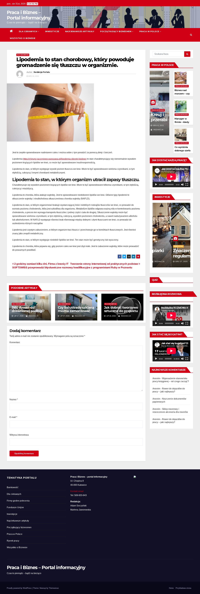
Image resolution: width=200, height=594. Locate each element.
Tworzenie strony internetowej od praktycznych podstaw (104, 263)
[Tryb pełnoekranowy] (186, 184)
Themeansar (54, 588)
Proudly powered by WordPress (19, 588)
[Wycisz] (182, 184)
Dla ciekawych (28, 31)
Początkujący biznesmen (115, 31)
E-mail (13, 417)
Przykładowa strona (183, 588)
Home (171, 588)
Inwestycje (52, 31)
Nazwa (14, 399)
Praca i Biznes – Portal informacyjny (28, 15)
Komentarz (15, 342)
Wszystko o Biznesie (22, 38)
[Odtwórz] (156, 184)
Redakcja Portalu (42, 72)
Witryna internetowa (19, 435)
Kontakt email (77, 491)
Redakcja (33, 316)
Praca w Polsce (149, 31)
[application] (171, 176)
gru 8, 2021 (158, 125)
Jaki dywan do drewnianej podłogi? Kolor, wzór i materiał (28, 311)
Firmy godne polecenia (18, 501)
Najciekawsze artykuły (79, 31)
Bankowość (12, 487)
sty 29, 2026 (162, 262)
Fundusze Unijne (15, 507)
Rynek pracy (13, 541)
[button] (191, 35)
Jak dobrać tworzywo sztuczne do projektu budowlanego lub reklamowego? (121, 313)
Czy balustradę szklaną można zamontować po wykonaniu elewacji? (76, 313)
